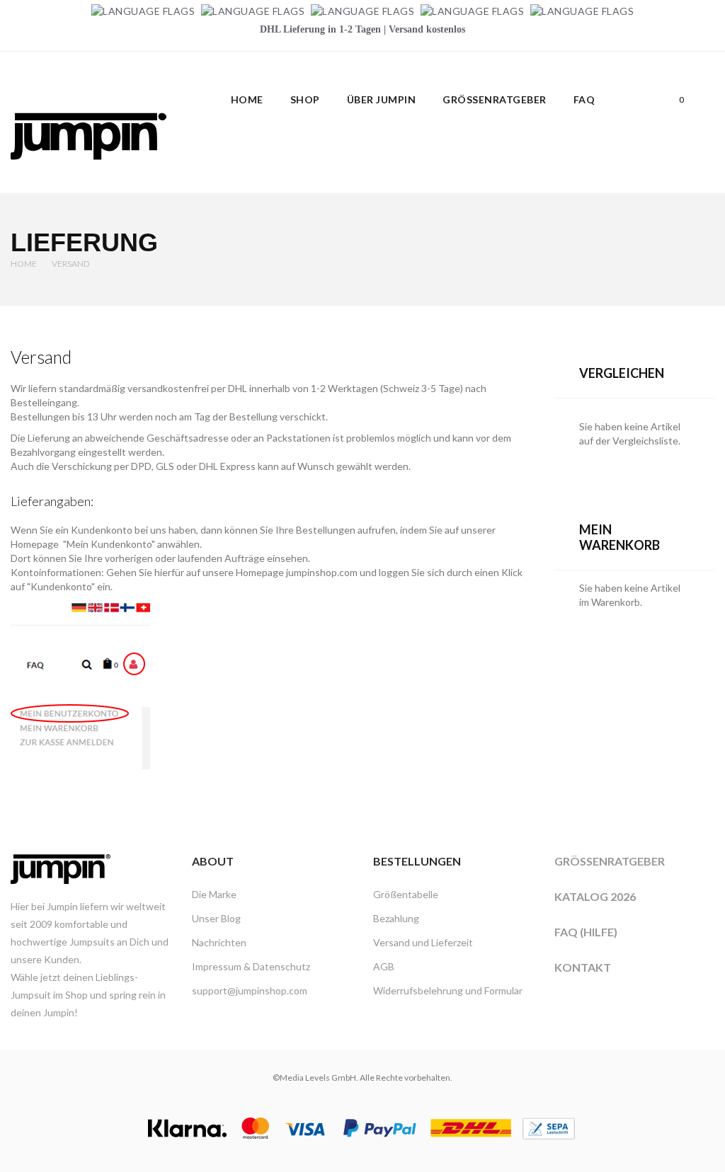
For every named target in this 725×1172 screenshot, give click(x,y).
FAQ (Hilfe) (585, 931)
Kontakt (582, 967)
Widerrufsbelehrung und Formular (448, 990)
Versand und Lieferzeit (423, 942)
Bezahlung (396, 918)
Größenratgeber (609, 861)
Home (24, 263)
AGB (383, 966)
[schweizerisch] (582, 11)
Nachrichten (219, 942)
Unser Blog (216, 918)
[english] (253, 11)
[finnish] (472, 11)
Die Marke (214, 894)
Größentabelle (405, 894)
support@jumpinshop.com (249, 990)
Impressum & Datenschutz (251, 966)
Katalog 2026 (595, 896)
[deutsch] (143, 11)
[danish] (362, 11)
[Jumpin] (88, 175)
